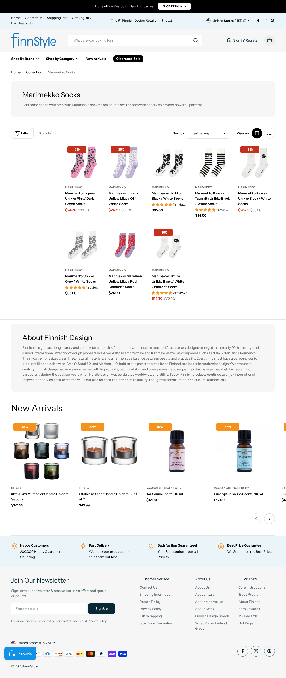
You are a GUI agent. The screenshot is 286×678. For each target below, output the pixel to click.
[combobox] (135, 40)
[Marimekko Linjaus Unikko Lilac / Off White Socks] (127, 162)
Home (16, 18)
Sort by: (179, 133)
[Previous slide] (256, 518)
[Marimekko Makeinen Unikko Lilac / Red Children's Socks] (127, 245)
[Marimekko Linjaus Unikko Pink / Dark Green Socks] (83, 162)
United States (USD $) (229, 21)
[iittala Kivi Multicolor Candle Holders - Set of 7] (41, 451)
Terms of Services (68, 621)
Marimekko (73, 187)
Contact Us (33, 18)
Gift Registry (81, 18)
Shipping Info (57, 18)
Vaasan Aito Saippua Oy (163, 488)
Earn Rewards (22, 23)
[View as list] (269, 133)
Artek (225, 353)
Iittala (215, 353)
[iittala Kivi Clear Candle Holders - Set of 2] (109, 451)
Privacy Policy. (97, 621)
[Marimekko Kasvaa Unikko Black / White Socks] (256, 162)
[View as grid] (257, 133)
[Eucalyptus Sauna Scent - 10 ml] (244, 451)
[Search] (195, 40)
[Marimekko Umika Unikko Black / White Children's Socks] (170, 245)
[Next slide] (269, 518)
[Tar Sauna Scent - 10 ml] (176, 451)
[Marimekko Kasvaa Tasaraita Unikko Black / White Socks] (213, 162)
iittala (16, 488)
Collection (34, 72)
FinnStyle (30, 666)
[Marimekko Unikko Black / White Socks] (170, 162)
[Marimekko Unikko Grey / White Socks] (83, 245)
